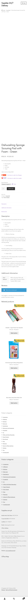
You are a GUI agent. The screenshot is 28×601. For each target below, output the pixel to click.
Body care (5, 423)
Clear (14, 184)
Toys (3, 450)
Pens (4, 441)
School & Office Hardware (8, 445)
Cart (21, 598)
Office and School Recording (8, 434)
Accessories (5, 417)
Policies (3, 590)
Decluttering (5, 426)
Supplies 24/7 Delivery (7, 4)
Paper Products (6, 437)
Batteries (5, 421)
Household (8, 10)
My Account (4, 599)
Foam (5, 197)
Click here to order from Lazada (14, 178)
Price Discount (4, 182)
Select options (14, 333)
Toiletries (4, 448)
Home (4, 10)
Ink (3, 432)
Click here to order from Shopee (14, 175)
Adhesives (5, 419)
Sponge (7, 197)
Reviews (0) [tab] (4, 211)
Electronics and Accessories (8, 428)
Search (14, 599)
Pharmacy (5, 443)
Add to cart (10, 188)
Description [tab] (4, 204)
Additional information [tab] (6, 207)
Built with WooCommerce (11, 590)
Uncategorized (6, 452)
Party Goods (5, 439)
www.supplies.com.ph (10, 550)
